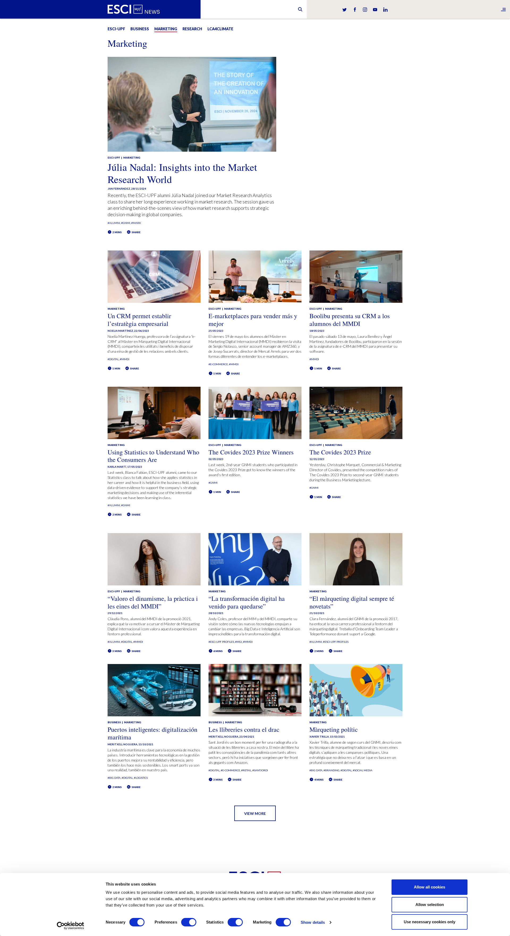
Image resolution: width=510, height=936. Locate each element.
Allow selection (429, 904)
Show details (313, 922)
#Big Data (114, 777)
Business (139, 29)
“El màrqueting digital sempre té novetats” (351, 602)
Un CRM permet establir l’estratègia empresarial (139, 320)
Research (192, 29)
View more (255, 813)
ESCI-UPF (116, 29)
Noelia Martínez (120, 330)
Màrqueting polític (333, 729)
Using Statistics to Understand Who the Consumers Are (153, 456)
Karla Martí (117, 466)
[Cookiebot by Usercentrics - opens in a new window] (70, 926)
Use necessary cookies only (429, 922)
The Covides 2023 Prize (340, 452)
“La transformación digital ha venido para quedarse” (247, 602)
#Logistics (141, 777)
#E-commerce (218, 364)
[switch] (188, 922)
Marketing (165, 29)
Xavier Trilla (319, 736)
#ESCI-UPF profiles (221, 641)
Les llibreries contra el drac (244, 729)
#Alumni (114, 222)
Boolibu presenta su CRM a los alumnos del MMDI (349, 320)
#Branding (331, 770)
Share (136, 232)
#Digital (113, 359)
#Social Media (362, 770)
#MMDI (124, 359)
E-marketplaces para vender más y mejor (253, 320)
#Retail (246, 770)
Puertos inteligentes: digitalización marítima (152, 733)
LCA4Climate (220, 29)
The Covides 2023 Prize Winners (251, 452)
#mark (136, 222)
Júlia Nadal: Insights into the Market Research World (182, 173)
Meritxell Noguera (122, 744)
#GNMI (125, 222)
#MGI (238, 641)
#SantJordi (260, 770)
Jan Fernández (119, 188)
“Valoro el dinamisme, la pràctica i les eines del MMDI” (153, 602)
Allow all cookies (429, 887)
